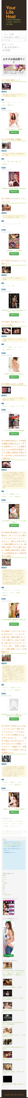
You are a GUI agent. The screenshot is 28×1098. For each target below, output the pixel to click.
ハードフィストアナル (7, 821)
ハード (14, 102)
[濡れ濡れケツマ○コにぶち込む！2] (16, 331)
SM (13, 286)
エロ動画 (5, 883)
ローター (19, 687)
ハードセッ (20, 823)
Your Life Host (11, 11)
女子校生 (18, 592)
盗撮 (4, 887)
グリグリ (12, 592)
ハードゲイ (13, 823)
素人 (4, 881)
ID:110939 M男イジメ (10, 80)
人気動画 (12, 34)
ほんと (9, 102)
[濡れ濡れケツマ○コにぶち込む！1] (6, 331)
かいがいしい (5, 687)
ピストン (4, 784)
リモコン (4, 690)
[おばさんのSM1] (6, 390)
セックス (11, 784)
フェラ (4, 892)
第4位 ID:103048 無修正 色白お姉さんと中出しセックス (14, 1010)
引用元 (14, 96)
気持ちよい (13, 782)
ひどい (4, 102)
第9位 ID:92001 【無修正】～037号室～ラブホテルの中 (14, 1072)
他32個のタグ (18, 496)
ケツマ (20, 347)
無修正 (10, 347)
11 (8, 833)
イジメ (19, 102)
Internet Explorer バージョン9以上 (11, 842)
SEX (4, 889)
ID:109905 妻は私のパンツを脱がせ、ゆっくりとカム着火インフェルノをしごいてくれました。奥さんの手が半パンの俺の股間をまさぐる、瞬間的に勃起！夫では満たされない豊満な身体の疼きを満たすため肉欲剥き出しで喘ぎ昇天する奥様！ (13, 544)
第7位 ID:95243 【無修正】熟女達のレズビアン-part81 (14, 1047)
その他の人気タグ (7, 894)
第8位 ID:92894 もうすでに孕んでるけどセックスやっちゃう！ (14, 1060)
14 (17, 833)
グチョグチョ (5, 782)
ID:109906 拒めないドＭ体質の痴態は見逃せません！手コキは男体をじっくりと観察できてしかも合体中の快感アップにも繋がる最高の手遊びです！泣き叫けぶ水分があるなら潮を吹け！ (13, 449)
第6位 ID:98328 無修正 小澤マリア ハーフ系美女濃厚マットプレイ (14, 1035)
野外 (12, 161)
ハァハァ (11, 690)
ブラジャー (5, 494)
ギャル (4, 226)
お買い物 (13, 687)
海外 (8, 161)
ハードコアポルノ (19, 821)
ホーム (5, 34)
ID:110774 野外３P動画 (11, 139)
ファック (4, 347)
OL (3, 890)
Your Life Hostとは (8, 37)
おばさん (13, 406)
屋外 (17, 161)
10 (5, 833)
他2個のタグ (10, 105)
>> (20, 833)
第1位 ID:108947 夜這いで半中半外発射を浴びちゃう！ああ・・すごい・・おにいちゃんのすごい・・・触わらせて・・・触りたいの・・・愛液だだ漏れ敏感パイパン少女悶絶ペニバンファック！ (14, 973)
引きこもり (5, 592)
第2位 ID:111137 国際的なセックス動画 (12, 987)
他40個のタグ (5, 595)
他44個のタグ (18, 784)
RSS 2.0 (17, 37)
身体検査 (12, 494)
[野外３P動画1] (6, 145)
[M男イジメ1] (6, 86)
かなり (4, 105)
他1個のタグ (5, 164)
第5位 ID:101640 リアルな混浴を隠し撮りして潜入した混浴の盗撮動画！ (13, 1023)
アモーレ (18, 494)
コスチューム (5, 406)
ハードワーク (5, 823)
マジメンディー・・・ (7, 590)
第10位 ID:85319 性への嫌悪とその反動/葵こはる (14, 1084)
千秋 (3, 349)
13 (14, 833)
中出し (4, 885)
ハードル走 (5, 826)
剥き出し (4, 496)
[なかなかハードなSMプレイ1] (6, 269)
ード (18, 826)
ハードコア (12, 826)
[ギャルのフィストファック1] (6, 207)
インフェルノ (18, 590)
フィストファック (6, 223)
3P (20, 161)
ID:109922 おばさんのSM (12, 384)
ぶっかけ (11, 496)
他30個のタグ (18, 690)
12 (11, 833)
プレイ (19, 223)
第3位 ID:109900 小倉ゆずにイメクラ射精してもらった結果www (13, 998)
